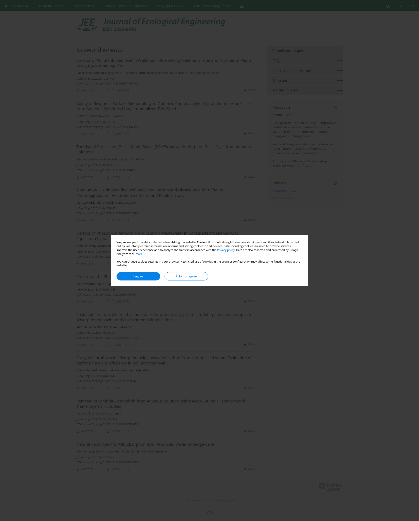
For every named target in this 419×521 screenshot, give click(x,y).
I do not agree (186, 276)
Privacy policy (226, 250)
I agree (138, 276)
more (139, 254)
